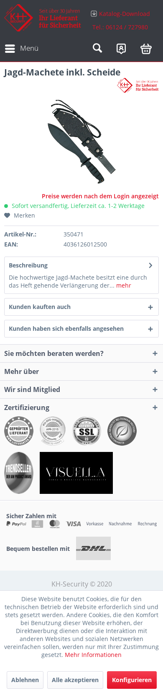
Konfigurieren (132, 680)
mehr (123, 285)
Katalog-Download (124, 14)
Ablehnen (25, 680)
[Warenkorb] (146, 48)
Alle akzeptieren (75, 680)
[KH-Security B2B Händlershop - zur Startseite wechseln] (43, 20)
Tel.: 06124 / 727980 (120, 27)
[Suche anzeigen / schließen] (97, 48)
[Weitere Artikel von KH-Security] (138, 85)
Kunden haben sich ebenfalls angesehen (66, 328)
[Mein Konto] (121, 48)
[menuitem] (120, 20)
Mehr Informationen (93, 655)
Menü (29, 48)
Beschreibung (28, 265)
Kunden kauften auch (40, 307)
